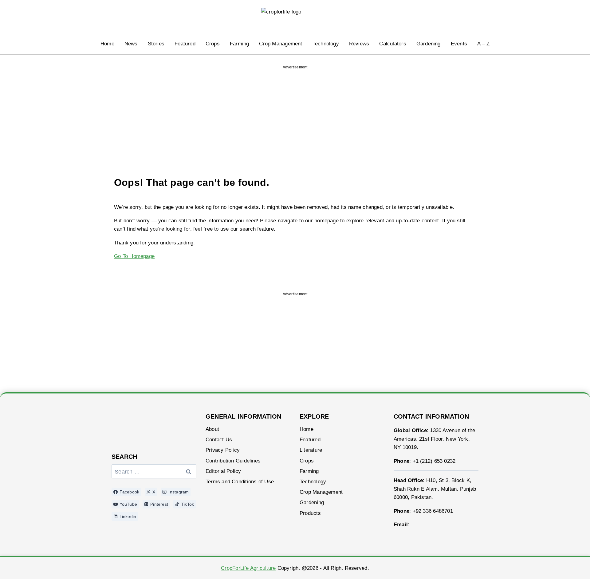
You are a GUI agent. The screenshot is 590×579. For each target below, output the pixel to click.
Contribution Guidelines (233, 461)
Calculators (392, 44)
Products (310, 513)
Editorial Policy (223, 471)
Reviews (359, 44)
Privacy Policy (223, 450)
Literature (311, 450)
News (131, 44)
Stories (156, 44)
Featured (185, 44)
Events (459, 44)
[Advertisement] (295, 111)
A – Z (483, 44)
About (212, 429)
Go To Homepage (134, 256)
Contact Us (219, 440)
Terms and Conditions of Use (240, 482)
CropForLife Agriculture (248, 568)
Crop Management (280, 44)
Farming (239, 44)
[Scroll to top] (569, 566)
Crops (213, 44)
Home (107, 44)
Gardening (428, 44)
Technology (326, 44)
